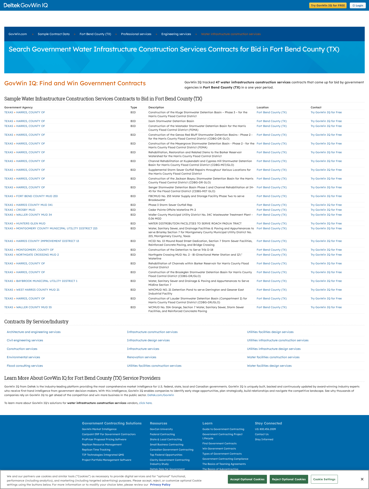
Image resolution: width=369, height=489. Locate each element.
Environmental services (23, 357)
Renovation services (141, 357)
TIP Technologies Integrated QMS (103, 454)
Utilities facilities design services (270, 332)
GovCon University (161, 429)
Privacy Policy (160, 484)
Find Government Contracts (219, 443)
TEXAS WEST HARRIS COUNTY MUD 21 (31, 289)
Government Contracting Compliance (225, 458)
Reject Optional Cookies (289, 479)
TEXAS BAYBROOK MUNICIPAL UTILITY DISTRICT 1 (40, 281)
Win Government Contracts (219, 448)
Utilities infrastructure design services (274, 349)
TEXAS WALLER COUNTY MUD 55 (28, 307)
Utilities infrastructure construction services (278, 340)
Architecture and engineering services (34, 332)
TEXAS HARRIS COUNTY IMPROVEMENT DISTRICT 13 (41, 241)
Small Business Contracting (166, 444)
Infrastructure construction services (152, 332)
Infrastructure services (143, 349)
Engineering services (176, 34)
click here (145, 403)
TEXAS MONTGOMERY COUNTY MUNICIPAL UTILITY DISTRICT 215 (50, 228)
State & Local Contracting (166, 439)
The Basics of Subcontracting (220, 469)
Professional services (136, 34)
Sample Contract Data (54, 34)
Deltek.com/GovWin (160, 395)
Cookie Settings (324, 479)
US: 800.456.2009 (265, 429)
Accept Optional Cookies (247, 479)
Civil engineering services (25, 340)
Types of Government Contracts (222, 453)
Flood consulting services (25, 366)
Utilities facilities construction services (154, 366)
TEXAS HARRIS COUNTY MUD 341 (28, 204)
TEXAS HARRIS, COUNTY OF (24, 112)
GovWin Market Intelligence (99, 429)
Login (359, 5)
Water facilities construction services (273, 357)
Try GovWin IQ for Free (326, 112)
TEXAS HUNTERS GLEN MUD (24, 223)
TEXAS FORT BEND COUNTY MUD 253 (31, 196)
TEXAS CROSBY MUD (19, 209)
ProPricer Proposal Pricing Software (104, 439)
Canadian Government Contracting (171, 449)
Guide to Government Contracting (223, 429)
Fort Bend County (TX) (95, 34)
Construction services (22, 349)
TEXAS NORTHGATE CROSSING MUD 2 (31, 254)
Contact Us (262, 434)
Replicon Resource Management (102, 444)
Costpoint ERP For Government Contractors (109, 434)
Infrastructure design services (148, 340)
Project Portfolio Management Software (106, 459)
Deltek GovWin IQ (155, 5)
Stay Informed (264, 439)
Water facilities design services (269, 366)
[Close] (362, 479)
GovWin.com (18, 34)
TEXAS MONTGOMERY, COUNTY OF (29, 249)
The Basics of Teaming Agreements (224, 463)
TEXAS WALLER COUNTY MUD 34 (28, 214)
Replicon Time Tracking (96, 449)
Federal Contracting (162, 434)
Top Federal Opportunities (166, 454)
